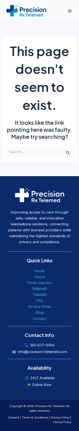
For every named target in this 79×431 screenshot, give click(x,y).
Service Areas (39, 306)
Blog (39, 312)
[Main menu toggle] (70, 11)
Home (39, 271)
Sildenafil (39, 288)
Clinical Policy (62, 422)
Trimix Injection (39, 283)
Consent (13, 417)
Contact (39, 318)
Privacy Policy (60, 417)
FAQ (39, 300)
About (39, 277)
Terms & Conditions (35, 417)
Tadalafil (40, 294)
